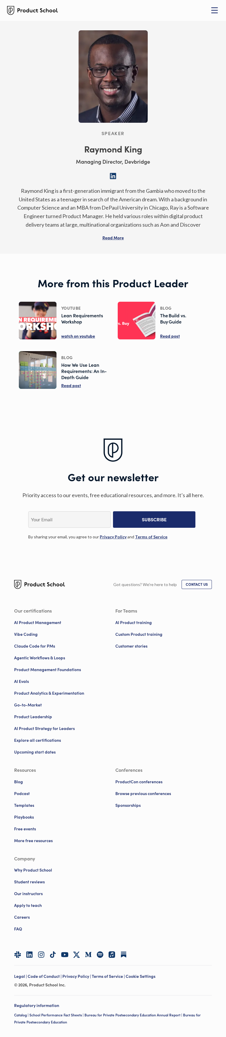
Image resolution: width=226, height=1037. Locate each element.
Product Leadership (33, 716)
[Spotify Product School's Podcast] (100, 954)
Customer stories (131, 646)
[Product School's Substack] (123, 954)
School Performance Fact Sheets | (56, 1015)
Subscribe (154, 519)
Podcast (22, 793)
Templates (24, 805)
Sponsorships (128, 805)
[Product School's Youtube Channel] (64, 954)
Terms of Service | (109, 976)
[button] (113, 237)
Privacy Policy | (77, 976)
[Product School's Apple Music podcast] (111, 954)
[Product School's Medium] (88, 954)
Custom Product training (138, 634)
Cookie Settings (140, 976)
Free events (25, 829)
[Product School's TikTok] (52, 954)
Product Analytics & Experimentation (49, 693)
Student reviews (29, 882)
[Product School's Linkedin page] (29, 954)
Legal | (21, 976)
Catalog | (21, 1015)
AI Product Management (37, 622)
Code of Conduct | (45, 976)
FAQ (18, 929)
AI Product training (133, 622)
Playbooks (24, 817)
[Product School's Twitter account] (76, 955)
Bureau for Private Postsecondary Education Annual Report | (133, 1015)
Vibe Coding (26, 634)
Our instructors (28, 893)
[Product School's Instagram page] (41, 954)
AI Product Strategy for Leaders (44, 728)
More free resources (33, 840)
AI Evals (21, 681)
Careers (22, 917)
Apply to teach (28, 905)
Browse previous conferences (143, 793)
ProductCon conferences (138, 781)
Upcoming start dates (35, 752)
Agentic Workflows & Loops (39, 658)
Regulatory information (36, 1005)
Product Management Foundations (47, 669)
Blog (18, 781)
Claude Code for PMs (34, 646)
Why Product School (33, 870)
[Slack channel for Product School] (17, 954)
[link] (113, 537)
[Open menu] (214, 10)
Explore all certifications (37, 740)
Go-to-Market (28, 705)
